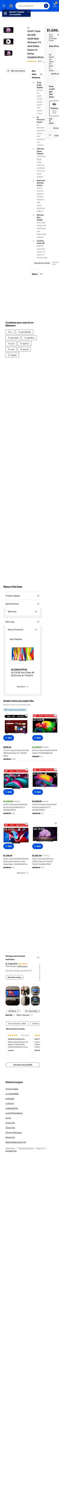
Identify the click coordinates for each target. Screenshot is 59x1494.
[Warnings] (38, 622)
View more (21, 873)
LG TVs (8, 1118)
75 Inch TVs (10, 1123)
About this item (12, 586)
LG (28, 27)
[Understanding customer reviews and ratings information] (31, 971)
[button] (35, 74)
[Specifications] (38, 604)
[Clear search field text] (42, 5)
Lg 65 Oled (9, 1098)
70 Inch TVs (10, 1128)
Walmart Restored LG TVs (15, 1142)
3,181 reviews (22, 966)
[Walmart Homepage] (11, 6)
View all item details (42, 263)
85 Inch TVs (10, 1137)
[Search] (46, 6)
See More (21, 686)
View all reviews (14, 977)
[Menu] (4, 6)
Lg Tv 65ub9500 (12, 1094)
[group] (38, 61)
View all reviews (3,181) (22, 1065)
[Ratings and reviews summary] (38, 956)
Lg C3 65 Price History (14, 1113)
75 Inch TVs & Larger (13, 1132)
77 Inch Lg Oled (11, 1089)
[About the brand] (36, 629)
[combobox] (32, 5)
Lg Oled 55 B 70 (11, 1108)
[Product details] (38, 596)
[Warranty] (36, 611)
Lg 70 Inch (9, 1103)
